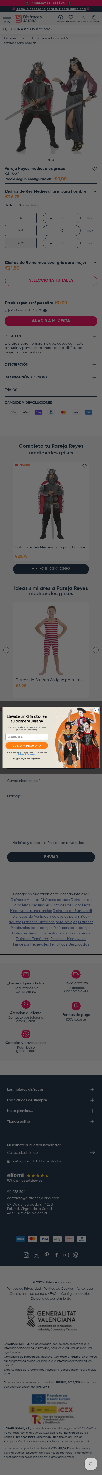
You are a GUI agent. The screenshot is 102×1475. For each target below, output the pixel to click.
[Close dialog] (96, 710)
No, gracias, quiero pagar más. (27, 758)
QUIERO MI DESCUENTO (27, 745)
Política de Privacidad (26, 754)
